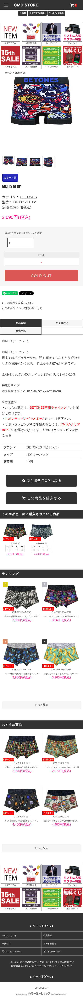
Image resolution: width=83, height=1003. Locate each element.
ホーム (8, 72)
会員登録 (47, 935)
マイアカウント (9, 935)
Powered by (21, 994)
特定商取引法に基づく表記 (22, 966)
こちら (6, 435)
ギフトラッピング (51, 951)
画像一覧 (21, 330)
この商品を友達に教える (19, 302)
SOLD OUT (41, 275)
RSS (63, 966)
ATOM (69, 966)
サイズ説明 (62, 323)
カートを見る (49, 943)
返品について (66, 962)
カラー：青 (10, 177)
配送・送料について (48, 962)
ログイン (6, 943)
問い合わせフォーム (11, 951)
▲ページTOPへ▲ (41, 926)
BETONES (20, 72)
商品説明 (21, 323)
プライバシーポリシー (47, 966)
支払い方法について (28, 962)
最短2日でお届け (37, 13)
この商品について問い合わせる (23, 308)
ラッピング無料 (56, 13)
